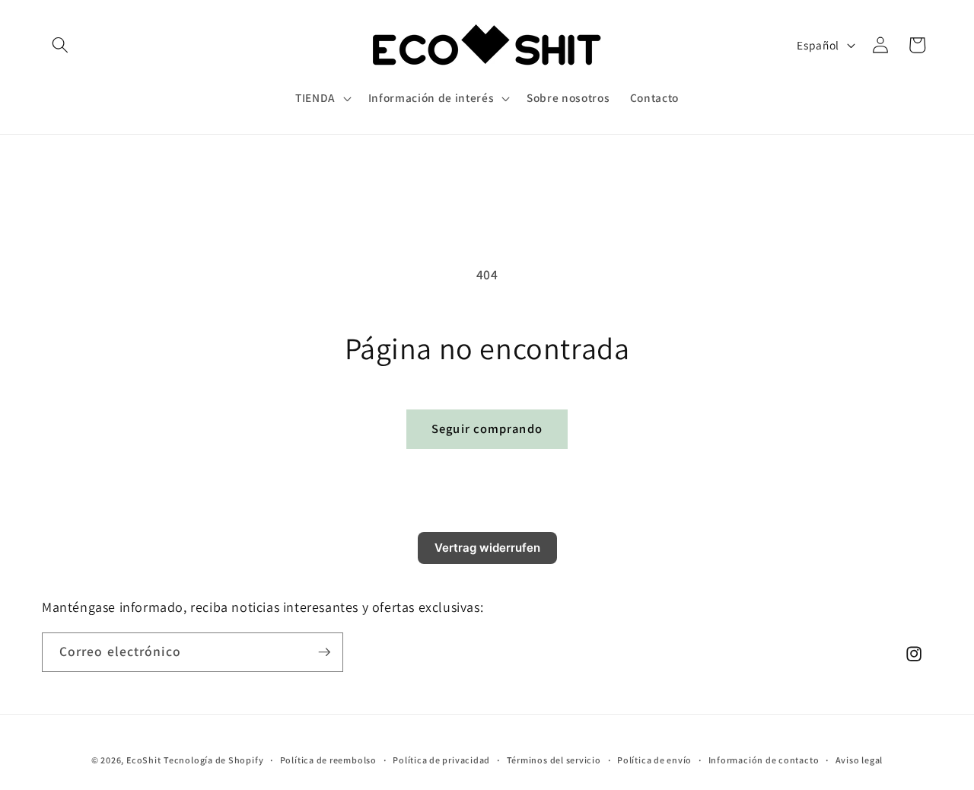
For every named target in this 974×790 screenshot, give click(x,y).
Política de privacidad (441, 760)
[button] (60, 45)
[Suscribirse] (324, 652)
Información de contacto (764, 760)
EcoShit (143, 760)
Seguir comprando (487, 428)
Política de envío (654, 760)
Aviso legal (859, 760)
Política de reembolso (328, 760)
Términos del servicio (554, 760)
